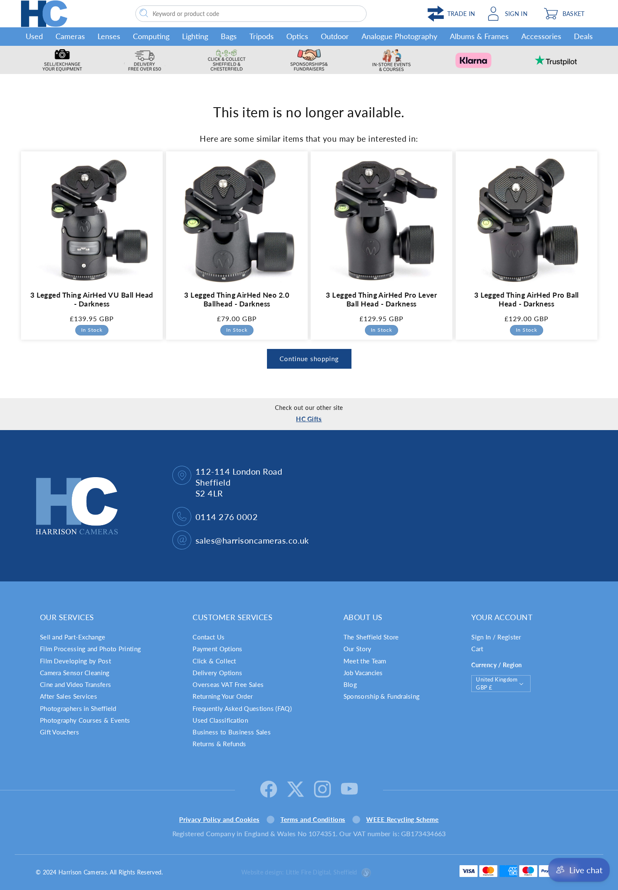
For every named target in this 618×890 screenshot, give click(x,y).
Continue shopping (309, 358)
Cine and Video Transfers (75, 684)
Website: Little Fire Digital (299, 872)
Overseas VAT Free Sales (228, 684)
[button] (568, 13)
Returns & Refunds (219, 743)
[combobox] (251, 13)
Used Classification (220, 720)
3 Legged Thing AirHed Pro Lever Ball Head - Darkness (381, 300)
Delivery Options (217, 672)
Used (34, 36)
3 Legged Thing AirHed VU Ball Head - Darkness (91, 300)
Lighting (195, 36)
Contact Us (208, 637)
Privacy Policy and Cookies (219, 819)
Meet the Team (364, 661)
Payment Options (218, 648)
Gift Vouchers (59, 732)
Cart (477, 648)
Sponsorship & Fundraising (381, 696)
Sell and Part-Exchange (73, 637)
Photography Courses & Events (85, 720)
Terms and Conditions (312, 819)
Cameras (70, 36)
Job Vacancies (363, 672)
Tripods (261, 36)
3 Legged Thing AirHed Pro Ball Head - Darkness (526, 300)
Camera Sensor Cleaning (75, 672)
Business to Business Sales (232, 732)
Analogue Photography (399, 36)
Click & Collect (214, 661)
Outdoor (335, 36)
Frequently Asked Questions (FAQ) (242, 708)
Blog (350, 684)
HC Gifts (309, 419)
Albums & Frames (479, 36)
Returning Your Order (223, 696)
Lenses (109, 36)
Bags (229, 36)
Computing (151, 36)
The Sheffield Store (371, 637)
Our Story (357, 648)
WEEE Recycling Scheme (402, 819)
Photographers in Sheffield (78, 708)
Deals (583, 36)
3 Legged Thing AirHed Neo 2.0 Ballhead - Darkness (236, 300)
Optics (297, 36)
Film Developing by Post (75, 661)
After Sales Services (68, 696)
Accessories (541, 36)
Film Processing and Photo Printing (90, 648)
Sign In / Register (496, 637)
